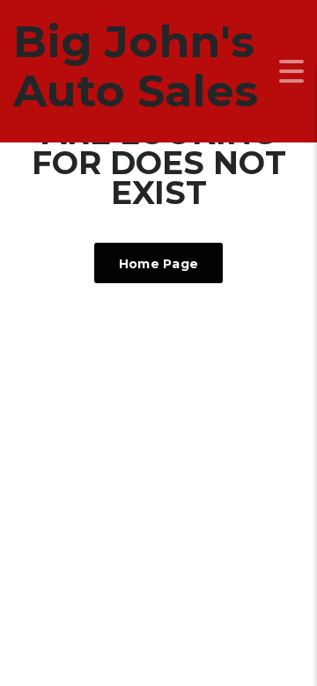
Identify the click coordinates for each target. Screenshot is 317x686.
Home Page (159, 264)
